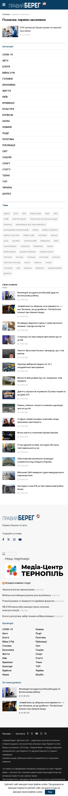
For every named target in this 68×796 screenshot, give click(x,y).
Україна (7, 187)
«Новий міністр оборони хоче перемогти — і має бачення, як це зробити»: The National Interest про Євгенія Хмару (39, 309)
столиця (8, 268)
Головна (6, 14)
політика (43, 257)
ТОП (4, 181)
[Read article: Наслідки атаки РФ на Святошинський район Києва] (8, 489)
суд (18, 268)
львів (50, 246)
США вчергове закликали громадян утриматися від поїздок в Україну (35, 460)
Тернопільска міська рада (43, 219)
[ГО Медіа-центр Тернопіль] (34, 567)
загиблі (16, 241)
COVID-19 (7, 54)
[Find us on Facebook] (3, 539)
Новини (7, 127)
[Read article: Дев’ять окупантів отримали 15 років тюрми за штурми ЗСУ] (8, 394)
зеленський (30, 241)
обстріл (8, 257)
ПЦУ (47, 214)
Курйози (7, 115)
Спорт (6, 163)
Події (5, 133)
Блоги (6, 66)
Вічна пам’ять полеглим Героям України (37, 432)
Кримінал (8, 103)
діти (6, 241)
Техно (6, 175)
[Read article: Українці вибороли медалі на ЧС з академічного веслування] (8, 367)
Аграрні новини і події (18, 582)
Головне (7, 79)
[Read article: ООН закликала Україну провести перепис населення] (10, 31)
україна (28, 268)
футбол (7, 273)
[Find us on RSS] (46, 733)
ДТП (16, 214)
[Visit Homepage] (27, 5)
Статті (6, 169)
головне (42, 235)
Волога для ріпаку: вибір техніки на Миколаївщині (28, 616)
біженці (8, 224)
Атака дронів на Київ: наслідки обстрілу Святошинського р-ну (38, 446)
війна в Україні (50, 230)
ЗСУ (24, 214)
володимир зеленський (16, 230)
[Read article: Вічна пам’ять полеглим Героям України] (8, 435)
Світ (5, 151)
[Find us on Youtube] (20, 539)
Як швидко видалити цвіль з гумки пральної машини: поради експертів (39, 324)
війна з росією (11, 235)
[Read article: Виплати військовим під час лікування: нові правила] (8, 380)
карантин (45, 241)
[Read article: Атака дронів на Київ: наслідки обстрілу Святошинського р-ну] (8, 447)
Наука (6, 121)
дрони (54, 235)
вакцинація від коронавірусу (31, 224)
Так (50, 792)
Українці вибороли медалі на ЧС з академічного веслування (34, 366)
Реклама (6, 734)
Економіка (8, 85)
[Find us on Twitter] (8, 539)
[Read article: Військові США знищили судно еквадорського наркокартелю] (8, 475)
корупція (25, 246)
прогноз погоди (12, 262)
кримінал (38, 246)
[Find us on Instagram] (14, 539)
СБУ (56, 214)
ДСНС (7, 214)
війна (35, 230)
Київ (5, 97)
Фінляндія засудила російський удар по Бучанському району (38, 294)
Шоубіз (6, 193)
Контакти (20, 734)
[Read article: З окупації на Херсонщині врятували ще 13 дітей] (8, 339)
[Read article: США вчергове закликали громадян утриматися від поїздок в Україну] (8, 461)
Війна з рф (8, 73)
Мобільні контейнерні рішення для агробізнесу (26, 595)
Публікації (8, 145)
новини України (28, 252)
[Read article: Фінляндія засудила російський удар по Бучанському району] (8, 295)
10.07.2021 (25, 35)
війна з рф (28, 235)
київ (56, 241)
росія (27, 262)
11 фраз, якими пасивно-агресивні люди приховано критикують (38, 421)
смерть (38, 262)
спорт (49, 262)
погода (19, 257)
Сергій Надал (19, 219)
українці (40, 268)
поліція (56, 257)
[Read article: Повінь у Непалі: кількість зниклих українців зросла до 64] (8, 408)
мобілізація (10, 252)
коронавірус (10, 246)
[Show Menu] (3, 4)
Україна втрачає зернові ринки (18, 589)
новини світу (46, 252)
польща (31, 257)
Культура (8, 109)
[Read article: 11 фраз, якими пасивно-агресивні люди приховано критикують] (8, 422)
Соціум (6, 157)
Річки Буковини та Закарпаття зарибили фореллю (28, 601)
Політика (8, 139)
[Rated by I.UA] (9, 554)
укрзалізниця (55, 268)
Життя (6, 91)
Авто (5, 60)
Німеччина (35, 214)
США (6, 219)
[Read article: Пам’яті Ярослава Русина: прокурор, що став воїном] (8, 353)
